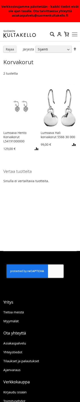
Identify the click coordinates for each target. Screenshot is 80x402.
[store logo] (19, 34)
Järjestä (28, 49)
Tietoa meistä (13, 312)
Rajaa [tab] (10, 49)
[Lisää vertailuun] (37, 149)
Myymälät (11, 321)
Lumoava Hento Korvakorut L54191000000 (14, 137)
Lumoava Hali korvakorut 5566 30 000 (58, 135)
